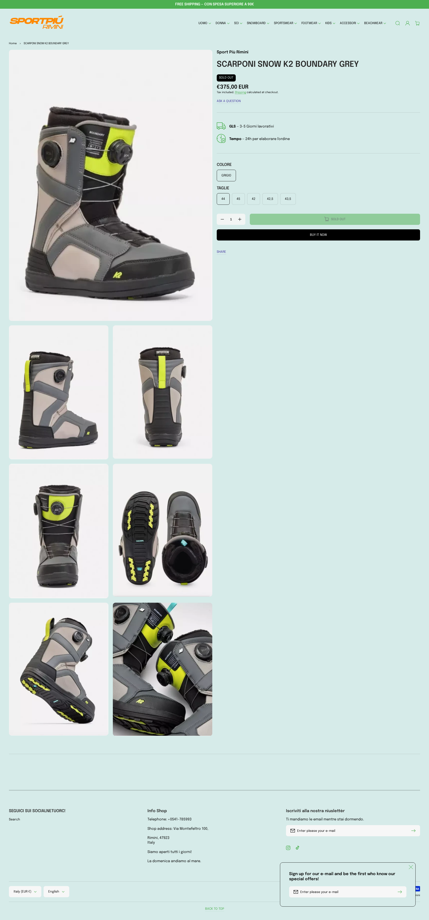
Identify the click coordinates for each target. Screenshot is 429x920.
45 (238, 199)
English (53, 891)
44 (223, 199)
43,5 (288, 199)
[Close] (410, 867)
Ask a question (229, 101)
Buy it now (318, 234)
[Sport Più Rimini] (37, 23)
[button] (204, 23)
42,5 (270, 199)
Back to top (214, 908)
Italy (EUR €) (22, 891)
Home (13, 43)
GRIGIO (226, 175)
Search (14, 819)
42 (253, 199)
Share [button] (221, 251)
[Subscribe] (414, 830)
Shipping (240, 92)
